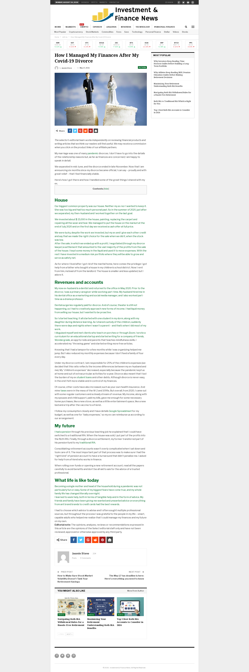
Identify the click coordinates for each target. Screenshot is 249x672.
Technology (137, 32)
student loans (84, 377)
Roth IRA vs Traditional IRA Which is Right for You (172, 102)
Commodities (107, 32)
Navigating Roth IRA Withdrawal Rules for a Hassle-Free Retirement (172, 93)
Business (85, 2)
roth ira (142, 67)
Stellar (167, 32)
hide (106, 189)
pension (66, 431)
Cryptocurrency (76, 32)
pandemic (92, 153)
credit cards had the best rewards (100, 504)
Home (58, 27)
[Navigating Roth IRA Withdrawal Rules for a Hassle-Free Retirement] (71, 606)
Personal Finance (153, 32)
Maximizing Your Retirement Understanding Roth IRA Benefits (168, 84)
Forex (118, 32)
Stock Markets (92, 32)
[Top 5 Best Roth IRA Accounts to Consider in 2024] (130, 606)
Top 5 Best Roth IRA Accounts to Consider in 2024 (172, 111)
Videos (176, 32)
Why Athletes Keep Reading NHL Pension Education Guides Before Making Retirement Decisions (172, 75)
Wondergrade (62, 340)
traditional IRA (87, 442)
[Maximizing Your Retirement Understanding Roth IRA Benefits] (100, 606)
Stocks (185, 32)
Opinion (97, 27)
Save (126, 32)
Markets (103, 2)
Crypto (94, 2)
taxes (64, 390)
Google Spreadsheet (120, 411)
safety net (70, 258)
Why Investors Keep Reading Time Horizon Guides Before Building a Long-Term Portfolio (171, 63)
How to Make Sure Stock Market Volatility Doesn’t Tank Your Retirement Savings (75, 578)
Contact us (114, 2)
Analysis (111, 27)
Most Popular (60, 32)
